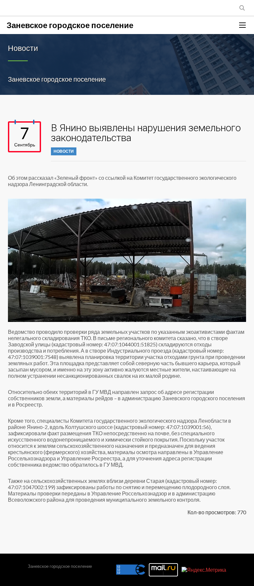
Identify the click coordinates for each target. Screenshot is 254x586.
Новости (64, 151)
